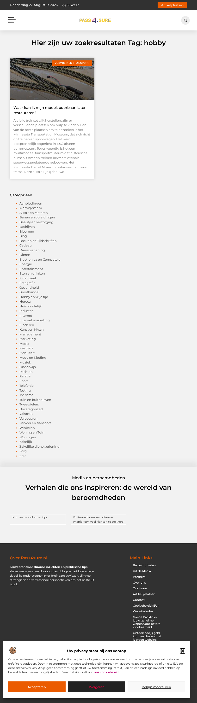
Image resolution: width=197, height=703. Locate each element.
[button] (182, 651)
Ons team (140, 588)
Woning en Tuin (31, 432)
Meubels (26, 348)
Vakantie (26, 414)
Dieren (24, 255)
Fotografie (27, 283)
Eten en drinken (32, 273)
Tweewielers (29, 404)
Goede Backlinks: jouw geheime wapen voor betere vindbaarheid (146, 622)
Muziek (25, 362)
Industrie (26, 311)
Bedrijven (27, 226)
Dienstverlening (32, 250)
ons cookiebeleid (106, 672)
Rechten (26, 372)
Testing (25, 390)
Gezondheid (29, 287)
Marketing (27, 339)
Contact (139, 600)
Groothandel (29, 292)
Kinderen (26, 325)
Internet (25, 315)
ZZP (22, 456)
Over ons (139, 582)
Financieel (27, 278)
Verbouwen (28, 418)
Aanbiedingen (30, 203)
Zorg (23, 451)
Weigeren (97, 687)
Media (24, 344)
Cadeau (25, 245)
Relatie (25, 376)
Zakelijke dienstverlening (39, 446)
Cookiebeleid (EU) (146, 605)
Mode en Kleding (32, 357)
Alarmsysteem (30, 208)
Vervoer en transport (35, 423)
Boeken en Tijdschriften (38, 241)
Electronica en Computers (39, 259)
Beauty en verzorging (36, 222)
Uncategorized (31, 409)
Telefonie (26, 385)
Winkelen (27, 428)
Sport (23, 381)
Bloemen (26, 231)
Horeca (25, 301)
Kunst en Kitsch (31, 329)
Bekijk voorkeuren (156, 687)
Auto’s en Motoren (33, 213)
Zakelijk (25, 442)
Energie (25, 264)
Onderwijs (27, 367)
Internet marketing (34, 320)
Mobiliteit (27, 353)
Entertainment (31, 269)
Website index (143, 611)
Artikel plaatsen (144, 594)
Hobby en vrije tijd (33, 297)
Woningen (27, 437)
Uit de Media (142, 571)
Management (30, 334)
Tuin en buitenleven (35, 400)
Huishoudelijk (30, 306)
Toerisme (26, 395)
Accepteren (37, 687)
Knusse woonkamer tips (30, 517)
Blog (23, 236)
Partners (139, 577)
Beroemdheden (144, 565)
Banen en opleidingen (37, 217)
